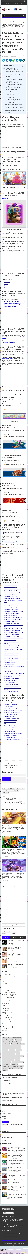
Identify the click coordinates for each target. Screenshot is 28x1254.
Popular (6, 937)
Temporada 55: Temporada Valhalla (12, 712)
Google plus (7, 1015)
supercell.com (19, 763)
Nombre (4, 1111)
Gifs (11, 1051)
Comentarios (22, 937)
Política (5, 1008)
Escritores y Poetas (9, 976)
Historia (5, 990)
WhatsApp (19, 1068)
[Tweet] (3, 60)
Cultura (4, 981)
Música (5, 1060)
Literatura (12, 1056)
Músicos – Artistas (9, 977)
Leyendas (5, 1056)
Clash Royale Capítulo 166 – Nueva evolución (14, 75)
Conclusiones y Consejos (8, 1045)
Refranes (5, 1023)
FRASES (5, 989)
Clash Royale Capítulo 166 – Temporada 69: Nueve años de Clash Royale (14, 71)
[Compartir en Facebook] (7, 60)
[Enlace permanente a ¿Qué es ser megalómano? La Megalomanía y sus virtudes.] (4, 951)
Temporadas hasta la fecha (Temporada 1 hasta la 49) (14, 108)
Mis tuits (4, 1140)
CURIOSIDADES (16, 1047)
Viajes (5, 1068)
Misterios (11, 1058)
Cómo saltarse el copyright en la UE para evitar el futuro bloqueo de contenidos (16, 942)
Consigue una (12, 1086)
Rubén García (20, 1243)
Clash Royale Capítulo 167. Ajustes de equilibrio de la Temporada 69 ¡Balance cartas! (13, 803)
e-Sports (13, 790)
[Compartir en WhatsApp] (13, 60)
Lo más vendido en (10, 1077)
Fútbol (6, 985)
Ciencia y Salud (6, 980)
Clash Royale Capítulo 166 (9, 68)
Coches (22, 1043)
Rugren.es (14, 1245)
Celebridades (6, 974)
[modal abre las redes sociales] (23, 60)
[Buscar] (24, 1)
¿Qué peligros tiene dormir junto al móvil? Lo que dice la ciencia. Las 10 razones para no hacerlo (16, 1181)
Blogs (11, 1041)
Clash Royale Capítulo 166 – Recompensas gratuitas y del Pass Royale (14, 84)
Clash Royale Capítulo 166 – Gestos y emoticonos (14, 91)
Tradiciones (6, 1066)
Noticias (11, 1060)
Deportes (5, 983)
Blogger (5, 1041)
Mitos (17, 1058)
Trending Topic (14, 1066)
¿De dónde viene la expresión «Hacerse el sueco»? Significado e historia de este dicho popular (15, 1169)
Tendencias (5, 1025)
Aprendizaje (18, 1039)
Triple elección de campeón (14, 99)
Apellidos (4, 1116)
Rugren (10, 55)
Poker (4, 1007)
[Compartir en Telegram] (17, 60)
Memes (5, 1058)
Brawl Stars (9, 997)
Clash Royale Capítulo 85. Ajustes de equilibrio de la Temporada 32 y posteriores (16, 1188)
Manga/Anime (20, 1056)
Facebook (7, 1013)
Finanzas (5, 987)
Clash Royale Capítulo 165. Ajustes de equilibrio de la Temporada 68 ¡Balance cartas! (14, 797)
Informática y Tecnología (12, 22)
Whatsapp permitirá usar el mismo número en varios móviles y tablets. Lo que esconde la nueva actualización (16, 1162)
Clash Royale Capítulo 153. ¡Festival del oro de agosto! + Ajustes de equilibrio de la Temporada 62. (16, 1155)
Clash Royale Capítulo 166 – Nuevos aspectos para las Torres (14, 88)
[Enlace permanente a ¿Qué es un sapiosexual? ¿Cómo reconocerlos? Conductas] (4, 962)
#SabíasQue (6, 1037)
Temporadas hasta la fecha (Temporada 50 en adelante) (14, 111)
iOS (17, 790)
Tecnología (14, 1064)
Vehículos (5, 1028)
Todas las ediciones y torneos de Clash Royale (13, 105)
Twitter (6, 1019)
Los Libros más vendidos (9, 1089)
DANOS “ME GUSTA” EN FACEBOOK (10, 1131)
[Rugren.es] (14, 10)
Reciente (14, 937)
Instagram (7, 1017)
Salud (22, 1062)
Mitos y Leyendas (9, 992)
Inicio (5, 22)
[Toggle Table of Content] (22, 66)
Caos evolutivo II (11, 102)
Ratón (6, 1080)
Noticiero (5, 1003)
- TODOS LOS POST (11, 788)
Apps (23, 788)
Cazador (10, 78)
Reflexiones (15, 1062)
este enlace (7, 536)
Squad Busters (10, 1000)
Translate (13, 933)
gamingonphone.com (8, 767)
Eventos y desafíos (10, 94)
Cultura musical (7, 1047)
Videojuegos (22, 22)
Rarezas (5, 1010)
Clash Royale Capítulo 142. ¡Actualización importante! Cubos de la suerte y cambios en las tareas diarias (16, 1149)
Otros (4, 1005)
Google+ (16, 1051)
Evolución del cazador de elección (15, 96)
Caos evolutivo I (11, 97)
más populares (8, 1083)
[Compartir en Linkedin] (10, 60)
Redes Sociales (6, 1012)
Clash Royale (5, 23)
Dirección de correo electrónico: (9, 1107)
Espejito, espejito (12, 100)
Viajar (4, 1030)
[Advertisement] (14, 138)
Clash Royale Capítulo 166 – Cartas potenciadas (14, 80)
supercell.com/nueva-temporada (11, 765)
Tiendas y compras (7, 1027)
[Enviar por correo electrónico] (20, 60)
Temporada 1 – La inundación (10, 585)
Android (18, 788)
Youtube (7, 1021)
